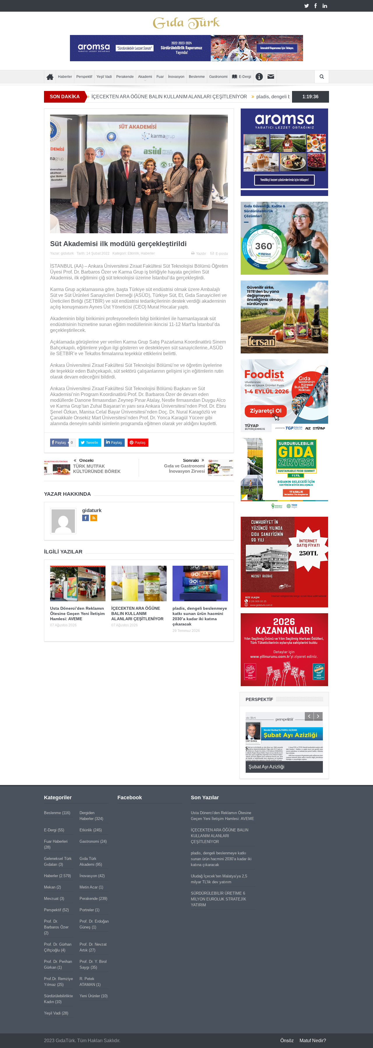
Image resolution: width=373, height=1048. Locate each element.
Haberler (65, 77)
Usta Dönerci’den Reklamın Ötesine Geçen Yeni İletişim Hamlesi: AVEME (77, 613)
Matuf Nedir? (313, 1040)
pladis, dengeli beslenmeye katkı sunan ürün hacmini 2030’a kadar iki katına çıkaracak (221, 859)
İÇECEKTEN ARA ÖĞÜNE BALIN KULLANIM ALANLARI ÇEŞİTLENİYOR (132, 96)
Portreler (87, 910)
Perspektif (84, 77)
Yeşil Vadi (104, 77)
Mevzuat (51, 898)
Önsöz (287, 1040)
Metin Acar (89, 887)
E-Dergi (245, 77)
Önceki (86, 460)
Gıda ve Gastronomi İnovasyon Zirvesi (184, 468)
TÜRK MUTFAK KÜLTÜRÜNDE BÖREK (97, 469)
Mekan (49, 887)
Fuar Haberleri (56, 841)
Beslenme (197, 77)
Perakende (125, 77)
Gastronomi (218, 77)
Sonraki (191, 460)
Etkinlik (133, 253)
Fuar (160, 77)
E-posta (222, 254)
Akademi (145, 77)
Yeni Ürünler (90, 996)
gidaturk (67, 253)
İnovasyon (176, 77)
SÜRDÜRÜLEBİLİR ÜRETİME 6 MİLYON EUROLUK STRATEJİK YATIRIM (218, 899)
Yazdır (201, 254)
